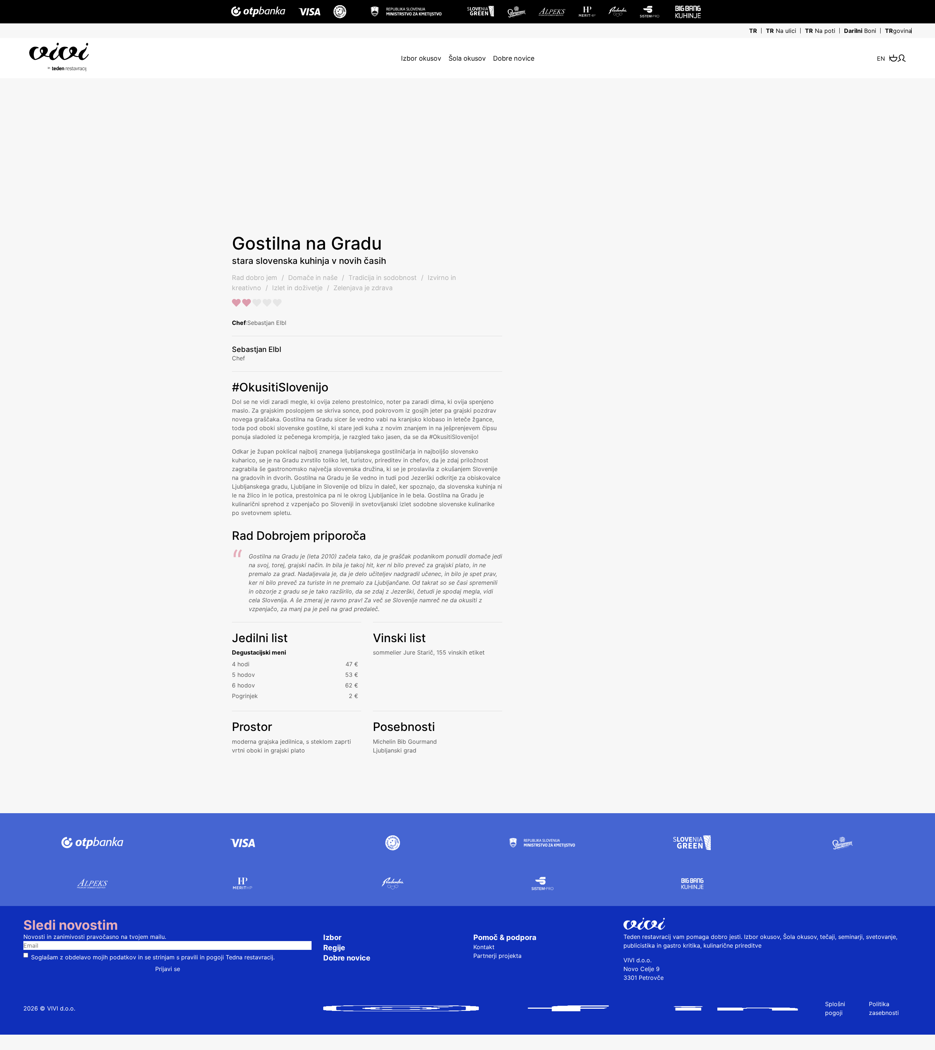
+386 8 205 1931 (632, 406)
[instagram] (401, 1008)
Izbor (332, 937)
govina (898, 30)
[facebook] (568, 1008)
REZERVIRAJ (664, 317)
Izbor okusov (421, 58)
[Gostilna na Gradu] (194, 133)
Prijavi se (167, 969)
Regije (334, 947)
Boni (860, 30)
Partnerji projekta (497, 955)
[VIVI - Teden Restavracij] (59, 57)
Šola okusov (467, 58)
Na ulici (781, 30)
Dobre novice (513, 58)
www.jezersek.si (624, 424)
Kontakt (484, 947)
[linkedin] (735, 1008)
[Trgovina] (893, 57)
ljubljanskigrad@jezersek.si (645, 415)
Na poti (820, 30)
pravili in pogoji (202, 957)
